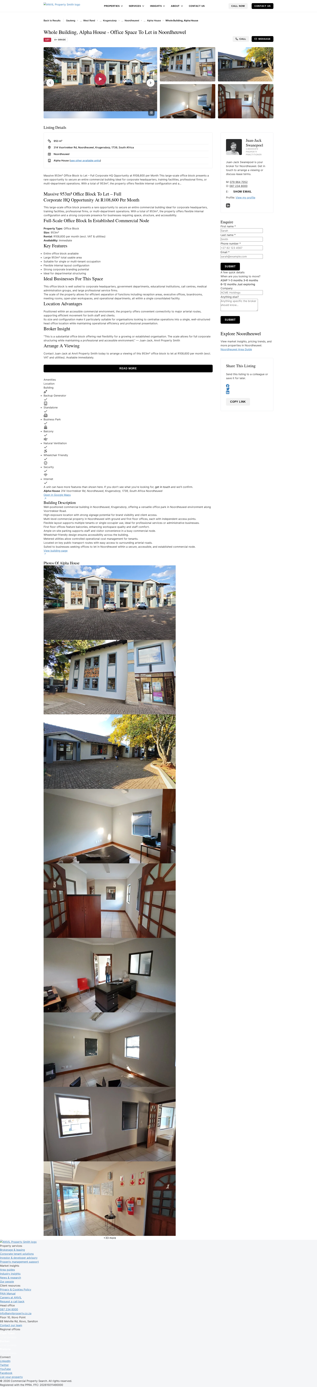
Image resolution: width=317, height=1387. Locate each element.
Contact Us (197, 6)
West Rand (89, 20)
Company (227, 288)
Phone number (231, 243)
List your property (11, 1377)
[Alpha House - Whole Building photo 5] (128, 900)
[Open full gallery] (151, 112)
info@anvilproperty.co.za (15, 1313)
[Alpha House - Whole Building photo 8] (128, 1124)
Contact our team (11, 1325)
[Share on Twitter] (247, 389)
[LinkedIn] (247, 205)
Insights (156, 6)
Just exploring (246, 284)
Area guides (7, 1269)
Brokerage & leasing (12, 1249)
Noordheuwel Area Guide (236, 349)
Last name (228, 235)
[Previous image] (50, 83)
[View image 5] (245, 101)
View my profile (245, 197)
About (175, 6)
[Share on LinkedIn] (247, 392)
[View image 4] (187, 101)
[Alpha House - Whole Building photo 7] (128, 1049)
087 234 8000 (238, 186)
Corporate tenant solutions (17, 1253)
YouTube (5, 1369)
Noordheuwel (132, 20)
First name (228, 226)
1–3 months (235, 280)
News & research (10, 1277)
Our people (7, 1281)
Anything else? (230, 296)
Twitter (4, 1365)
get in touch (162, 487)
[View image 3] (245, 64)
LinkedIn (5, 1361)
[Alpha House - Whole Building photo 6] (128, 975)
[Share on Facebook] (247, 385)
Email (225, 252)
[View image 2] (187, 64)
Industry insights (10, 1273)
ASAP (224, 280)
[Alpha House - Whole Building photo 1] (128, 602)
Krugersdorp (110, 20)
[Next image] (151, 83)
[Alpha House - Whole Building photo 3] (128, 751)
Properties (112, 6)
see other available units (85, 160)
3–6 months (250, 280)
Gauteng (70, 20)
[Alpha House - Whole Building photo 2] (128, 677)
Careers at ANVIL (11, 1297)
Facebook (6, 1373)
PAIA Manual (8, 1293)
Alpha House (154, 20)
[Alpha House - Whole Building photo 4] (128, 826)
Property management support (19, 1261)
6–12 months (228, 284)
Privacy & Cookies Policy (15, 1289)
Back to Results (52, 20)
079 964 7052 (239, 182)
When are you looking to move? (240, 276)
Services (135, 6)
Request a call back (12, 1301)
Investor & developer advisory (18, 1257)
